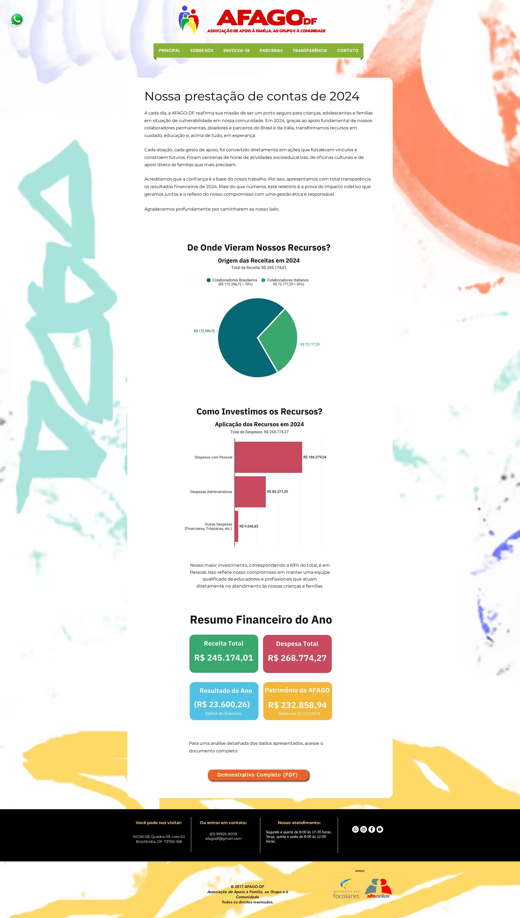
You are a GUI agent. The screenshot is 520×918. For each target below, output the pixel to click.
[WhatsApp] (16, 19)
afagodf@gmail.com (223, 838)
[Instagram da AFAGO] (363, 829)
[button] (236, 50)
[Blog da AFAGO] (379, 829)
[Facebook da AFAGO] (371, 829)
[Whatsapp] (355, 829)
